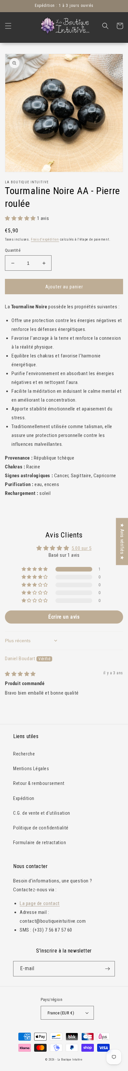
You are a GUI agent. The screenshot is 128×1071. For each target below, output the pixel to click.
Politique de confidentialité (41, 827)
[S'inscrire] (107, 968)
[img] (20, 674)
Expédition (23, 798)
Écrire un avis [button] (63, 617)
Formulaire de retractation (39, 842)
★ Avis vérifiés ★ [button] (122, 541)
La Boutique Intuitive (70, 1059)
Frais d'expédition (45, 239)
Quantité (12, 250)
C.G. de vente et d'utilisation (41, 813)
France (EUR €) (61, 1012)
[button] (8, 26)
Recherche (24, 753)
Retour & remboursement (38, 783)
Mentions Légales (31, 768)
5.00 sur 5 (82, 548)
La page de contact (40, 903)
